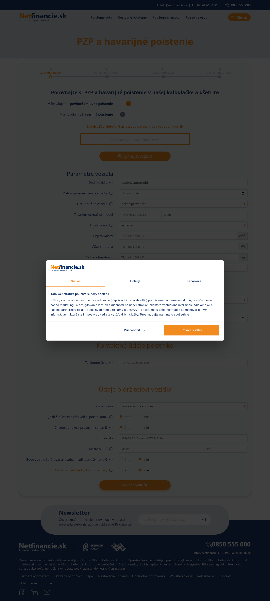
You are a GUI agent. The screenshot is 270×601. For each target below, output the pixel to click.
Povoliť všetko (192, 330)
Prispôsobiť (132, 330)
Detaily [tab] (135, 281)
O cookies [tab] (194, 281)
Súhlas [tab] (76, 281)
